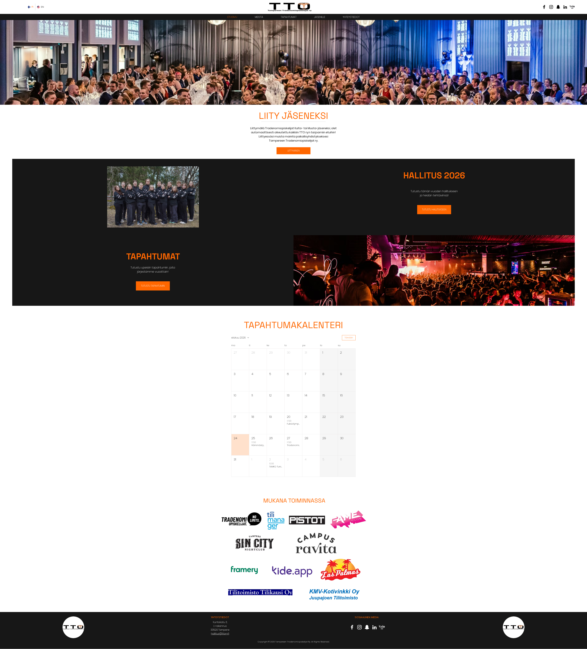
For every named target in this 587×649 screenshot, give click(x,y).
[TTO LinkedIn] (565, 6)
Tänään (349, 337)
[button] (240, 359)
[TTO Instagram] (551, 6)
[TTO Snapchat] (558, 6)
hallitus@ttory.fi (220, 633)
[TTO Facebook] (544, 6)
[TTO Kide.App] (572, 6)
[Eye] (289, 7)
